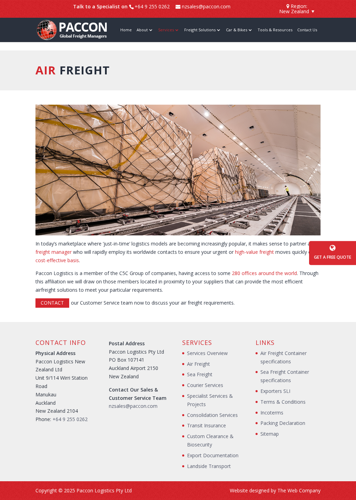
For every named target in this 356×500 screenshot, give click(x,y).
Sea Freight (199, 374)
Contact (52, 302)
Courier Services (205, 385)
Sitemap (269, 433)
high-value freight (254, 252)
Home (126, 29)
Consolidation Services (212, 415)
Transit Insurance (206, 425)
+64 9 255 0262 (70, 419)
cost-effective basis (57, 260)
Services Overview (207, 353)
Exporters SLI (275, 391)
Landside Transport (209, 466)
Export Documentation (212, 455)
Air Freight (198, 364)
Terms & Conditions (283, 401)
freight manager (53, 252)
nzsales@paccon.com (133, 406)
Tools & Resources (275, 29)
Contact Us (307, 29)
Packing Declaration (282, 423)
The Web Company (299, 490)
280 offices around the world (264, 273)
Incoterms (271, 412)
